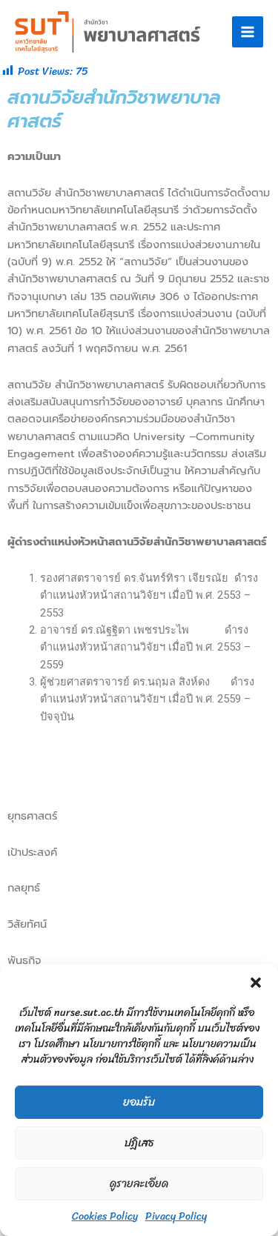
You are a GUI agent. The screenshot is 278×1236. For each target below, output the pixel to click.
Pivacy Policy (176, 1216)
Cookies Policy (105, 1216)
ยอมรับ (139, 1102)
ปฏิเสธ (139, 1142)
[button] (255, 982)
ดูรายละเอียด (139, 1183)
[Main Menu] (247, 31)
